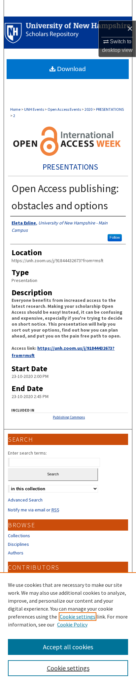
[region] (68, 628)
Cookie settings (77, 616)
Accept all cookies (68, 647)
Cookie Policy (72, 624)
